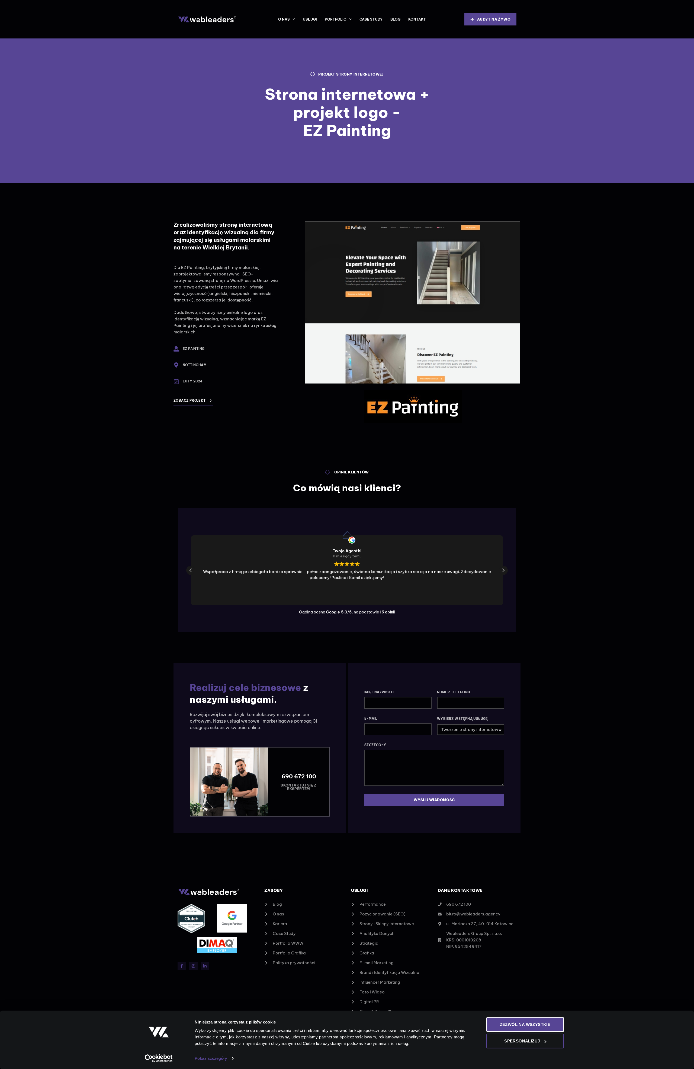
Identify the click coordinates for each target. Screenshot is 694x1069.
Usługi (310, 19)
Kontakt (417, 19)
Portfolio (335, 19)
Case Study (371, 19)
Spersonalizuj (522, 1041)
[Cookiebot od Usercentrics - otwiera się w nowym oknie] (158, 1058)
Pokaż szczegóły (211, 1058)
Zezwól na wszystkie (525, 1024)
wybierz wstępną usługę (462, 719)
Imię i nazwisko (379, 692)
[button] (503, 570)
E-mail (370, 718)
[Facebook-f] (182, 966)
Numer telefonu (453, 692)
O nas (284, 19)
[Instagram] (193, 966)
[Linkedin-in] (205, 966)
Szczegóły (375, 745)
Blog (395, 19)
